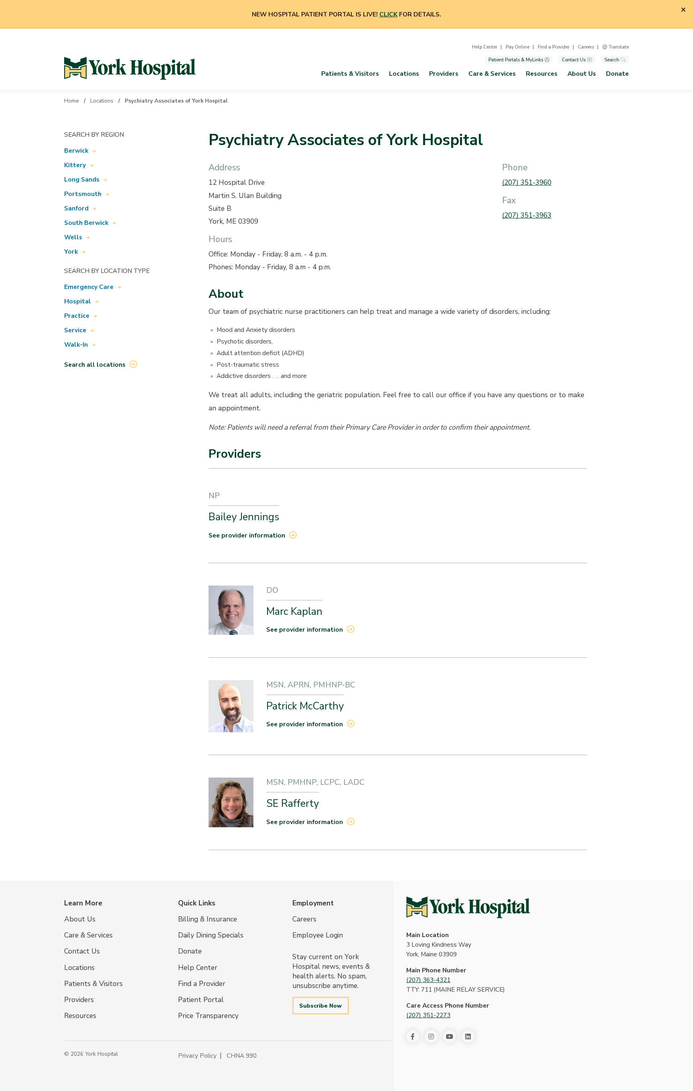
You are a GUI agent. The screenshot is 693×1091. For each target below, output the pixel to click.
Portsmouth (82, 194)
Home (71, 101)
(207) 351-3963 (526, 215)
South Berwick (86, 222)
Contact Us (574, 60)
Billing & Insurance (207, 919)
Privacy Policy (197, 1055)
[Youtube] (449, 1036)
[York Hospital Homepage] (468, 907)
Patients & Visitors (350, 73)
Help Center (484, 47)
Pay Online (517, 47)
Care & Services (492, 73)
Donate (617, 73)
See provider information (247, 535)
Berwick (76, 150)
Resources (541, 73)
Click (388, 14)
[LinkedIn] (468, 1036)
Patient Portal (201, 999)
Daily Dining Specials (210, 935)
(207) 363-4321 (428, 980)
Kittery (75, 165)
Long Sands (81, 179)
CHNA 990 (242, 1055)
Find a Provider (553, 47)
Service (75, 330)
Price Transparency (208, 1015)
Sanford (76, 208)
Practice (76, 315)
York (71, 251)
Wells (73, 237)
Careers (586, 47)
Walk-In (76, 344)
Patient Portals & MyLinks (515, 60)
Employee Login (317, 935)
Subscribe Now (320, 1006)
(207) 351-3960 (526, 182)
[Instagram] (431, 1036)
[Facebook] (412, 1036)
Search (611, 60)
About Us (581, 73)
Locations (404, 73)
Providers (443, 73)
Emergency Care (88, 287)
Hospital (77, 301)
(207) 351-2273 (428, 1015)
